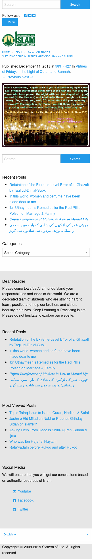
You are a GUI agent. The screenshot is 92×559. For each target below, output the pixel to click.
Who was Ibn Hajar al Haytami (33, 441)
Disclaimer (10, 534)
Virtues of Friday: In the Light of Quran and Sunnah (44, 69)
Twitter (22, 509)
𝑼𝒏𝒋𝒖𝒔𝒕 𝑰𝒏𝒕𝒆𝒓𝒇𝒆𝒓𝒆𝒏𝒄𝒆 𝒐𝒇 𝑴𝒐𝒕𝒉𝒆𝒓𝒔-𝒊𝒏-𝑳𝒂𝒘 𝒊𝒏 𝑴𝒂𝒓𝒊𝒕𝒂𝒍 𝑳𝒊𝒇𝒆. (49, 218)
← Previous (11, 76)
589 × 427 (63, 66)
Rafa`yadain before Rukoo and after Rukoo (43, 447)
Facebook (25, 500)
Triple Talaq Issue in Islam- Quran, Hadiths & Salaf (49, 412)
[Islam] (18, 37)
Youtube (24, 491)
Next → (27, 76)
